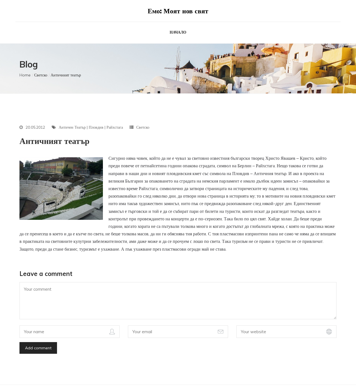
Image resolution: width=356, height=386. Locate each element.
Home (25, 75)
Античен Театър (72, 127)
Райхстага (115, 127)
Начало (178, 32)
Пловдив (96, 127)
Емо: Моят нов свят (178, 11)
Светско (40, 75)
